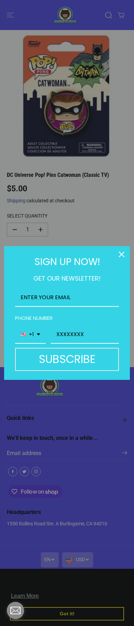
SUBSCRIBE (67, 359)
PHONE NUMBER (34, 318)
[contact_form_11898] (15, 610)
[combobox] (30, 334)
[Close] (121, 254)
